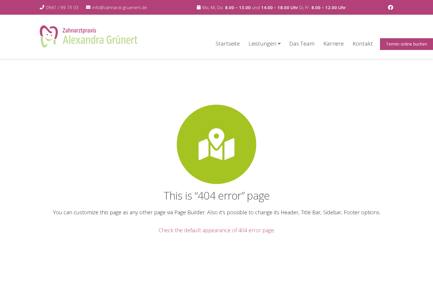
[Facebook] (390, 7)
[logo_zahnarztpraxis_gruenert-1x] (89, 36)
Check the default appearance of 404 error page (216, 230)
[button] (278, 43)
